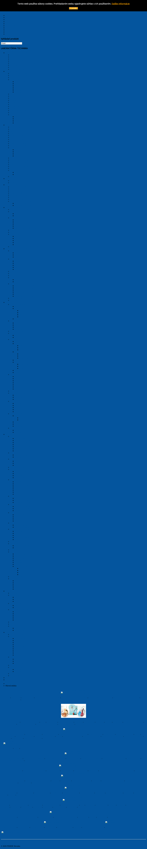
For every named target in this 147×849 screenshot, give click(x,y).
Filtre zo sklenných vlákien (55, 758)
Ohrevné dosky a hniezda (81, 781)
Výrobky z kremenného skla (46, 724)
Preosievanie (100, 793)
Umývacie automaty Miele (10, 700)
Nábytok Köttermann (8, 827)
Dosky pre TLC (7, 748)
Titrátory (92, 817)
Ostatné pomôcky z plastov (45, 736)
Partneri (8, 28)
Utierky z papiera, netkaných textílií (74, 698)
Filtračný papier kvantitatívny (11, 758)
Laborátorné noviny (13, 24)
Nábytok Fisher (23, 827)
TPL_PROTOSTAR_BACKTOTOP (14, 842)
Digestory (77, 827)
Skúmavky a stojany (50, 734)
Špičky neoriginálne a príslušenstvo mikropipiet (116, 771)
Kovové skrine (50, 827)
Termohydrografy (35, 805)
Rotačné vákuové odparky (27, 817)
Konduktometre (101, 805)
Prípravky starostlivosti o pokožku (47, 698)
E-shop (8, 34)
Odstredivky (128, 793)
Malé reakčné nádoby (9, 817)
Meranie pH (90, 805)
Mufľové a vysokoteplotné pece (12, 781)
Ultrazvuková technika (114, 793)
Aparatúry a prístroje (8, 724)
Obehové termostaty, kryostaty (113, 781)
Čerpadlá (11, 795)
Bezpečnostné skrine (64, 827)
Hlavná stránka (11, 15)
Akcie (8, 20)
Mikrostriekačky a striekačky (11, 771)
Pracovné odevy (28, 698)
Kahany (59, 736)
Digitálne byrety (67, 771)
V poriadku (73, 8)
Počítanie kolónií (59, 807)
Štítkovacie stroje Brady (32, 738)
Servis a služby (11, 26)
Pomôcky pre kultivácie (124, 734)
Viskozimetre (72, 807)
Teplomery (5, 805)
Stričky (137, 734)
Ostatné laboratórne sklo (26, 724)
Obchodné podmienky (14, 30)
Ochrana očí (5, 698)
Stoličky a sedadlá (37, 827)
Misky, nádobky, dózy (33, 734)
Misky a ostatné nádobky (30, 722)
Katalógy (9, 22)
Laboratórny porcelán (66, 724)
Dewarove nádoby (95, 734)
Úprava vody (102, 817)
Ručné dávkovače (80, 771)
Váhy (82, 805)
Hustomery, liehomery (51, 805)
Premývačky (117, 722)
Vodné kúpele (66, 781)
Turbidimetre (15, 807)
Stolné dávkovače (53, 771)
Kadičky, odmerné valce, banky (12, 734)
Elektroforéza (83, 817)
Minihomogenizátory (41, 793)
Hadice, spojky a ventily (24, 736)
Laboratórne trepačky (71, 793)
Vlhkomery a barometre (18, 805)
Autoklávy (55, 781)
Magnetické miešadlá (8, 793)
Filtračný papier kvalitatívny (34, 758)
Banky (42, 722)
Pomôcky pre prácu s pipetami (34, 771)
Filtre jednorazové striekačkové (114, 758)
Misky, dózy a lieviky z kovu (112, 736)
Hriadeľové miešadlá (25, 793)
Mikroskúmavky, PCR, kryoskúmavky (73, 734)
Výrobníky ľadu (25, 783)
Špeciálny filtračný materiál (91, 758)
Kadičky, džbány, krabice (10, 722)
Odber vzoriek (17, 738)
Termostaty (96, 781)
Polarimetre (37, 807)
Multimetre (121, 805)
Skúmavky (78, 722)
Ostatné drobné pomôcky (133, 736)
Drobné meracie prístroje (70, 805)
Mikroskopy (47, 807)
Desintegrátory (56, 793)
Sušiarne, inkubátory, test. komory (37, 781)
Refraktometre (26, 807)
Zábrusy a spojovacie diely (133, 722)
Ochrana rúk (15, 698)
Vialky (16, 748)
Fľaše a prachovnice (65, 722)
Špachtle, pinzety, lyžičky (72, 736)
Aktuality (9, 17)
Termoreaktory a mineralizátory (65, 817)
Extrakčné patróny (133, 758)
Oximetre (112, 805)
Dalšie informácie (121, 3)
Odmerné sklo (52, 722)
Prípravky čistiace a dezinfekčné (100, 698)
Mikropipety (93, 771)
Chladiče (108, 722)
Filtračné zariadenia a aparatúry (12, 760)
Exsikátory (100, 722)
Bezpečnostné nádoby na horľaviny (126, 698)
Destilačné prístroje (45, 817)
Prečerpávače (6, 738)
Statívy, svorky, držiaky (91, 736)
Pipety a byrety (109, 734)
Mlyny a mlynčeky (87, 793)
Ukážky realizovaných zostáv (93, 827)
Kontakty (9, 32)
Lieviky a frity (89, 722)
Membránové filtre (73, 758)
